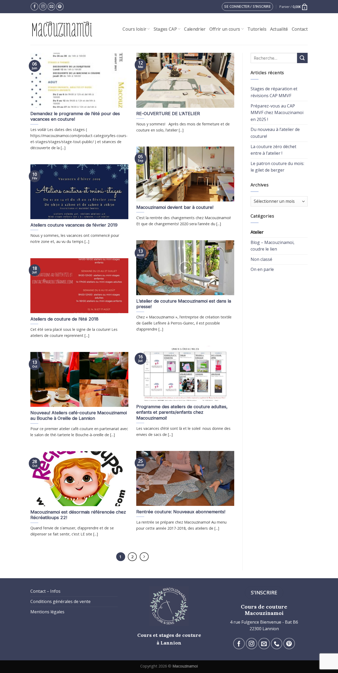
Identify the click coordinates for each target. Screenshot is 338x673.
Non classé (261, 259)
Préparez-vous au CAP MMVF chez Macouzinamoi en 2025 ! (277, 112)
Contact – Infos (45, 591)
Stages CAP (165, 29)
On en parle (262, 269)
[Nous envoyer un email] (51, 6)
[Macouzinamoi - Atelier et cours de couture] (62, 29)
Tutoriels (256, 29)
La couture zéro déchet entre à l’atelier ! (273, 150)
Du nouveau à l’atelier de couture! (275, 132)
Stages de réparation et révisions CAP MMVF (274, 92)
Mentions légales (47, 612)
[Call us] (276, 643)
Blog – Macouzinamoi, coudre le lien (272, 245)
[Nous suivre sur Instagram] (43, 6)
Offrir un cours (224, 29)
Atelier (257, 232)
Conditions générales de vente (60, 601)
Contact (300, 29)
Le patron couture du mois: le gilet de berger (277, 167)
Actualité (279, 29)
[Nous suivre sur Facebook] (34, 6)
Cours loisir (134, 29)
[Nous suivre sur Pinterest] (60, 6)
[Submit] (302, 58)
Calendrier (194, 29)
